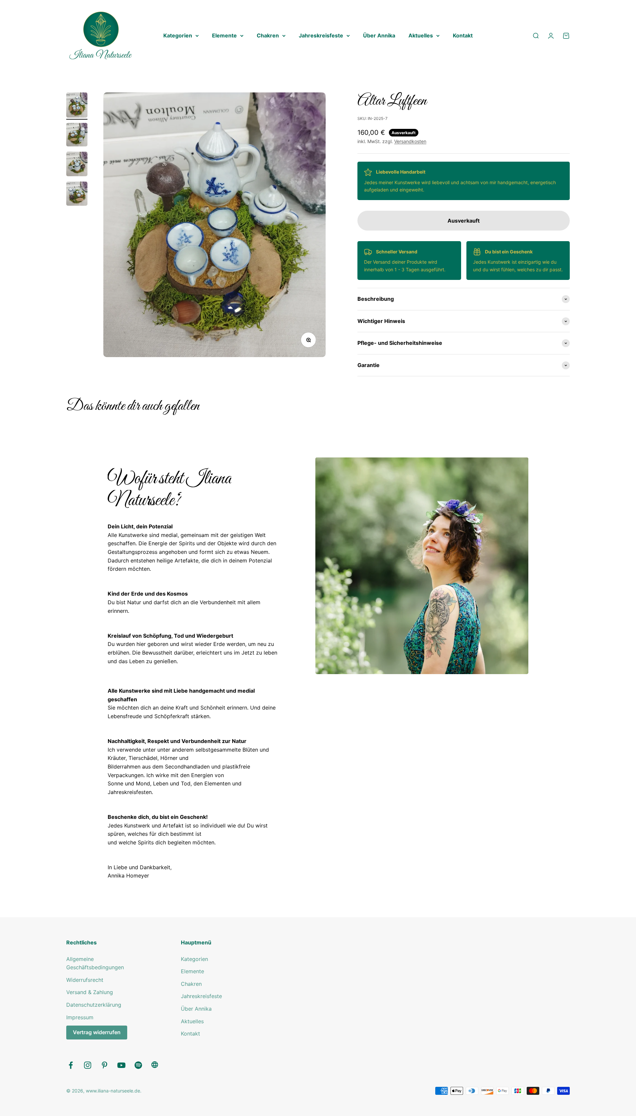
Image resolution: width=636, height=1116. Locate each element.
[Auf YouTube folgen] (121, 1065)
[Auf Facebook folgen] (70, 1065)
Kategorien (177, 35)
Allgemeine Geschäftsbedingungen (95, 963)
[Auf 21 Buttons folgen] (155, 1066)
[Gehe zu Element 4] (76, 195)
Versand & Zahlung (89, 992)
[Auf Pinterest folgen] (104, 1065)
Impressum (79, 1017)
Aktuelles (420, 35)
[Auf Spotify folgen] (138, 1065)
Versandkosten (410, 141)
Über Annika (379, 35)
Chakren (268, 35)
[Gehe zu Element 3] (76, 165)
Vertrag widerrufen (97, 1032)
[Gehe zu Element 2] (76, 135)
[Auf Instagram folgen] (87, 1065)
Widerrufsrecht (84, 980)
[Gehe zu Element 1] (76, 106)
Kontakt (463, 35)
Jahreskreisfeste (321, 35)
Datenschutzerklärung (93, 1004)
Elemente (224, 35)
